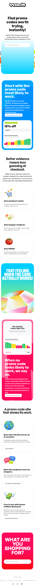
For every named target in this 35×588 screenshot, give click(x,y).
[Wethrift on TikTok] (13, 584)
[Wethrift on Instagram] (17, 584)
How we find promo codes (14, 580)
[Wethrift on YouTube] (22, 584)
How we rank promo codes (13, 115)
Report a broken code (29, 580)
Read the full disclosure (11, 518)
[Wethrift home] (17, 5)
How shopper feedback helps (13, 483)
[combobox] (17, 45)
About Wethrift (9, 448)
